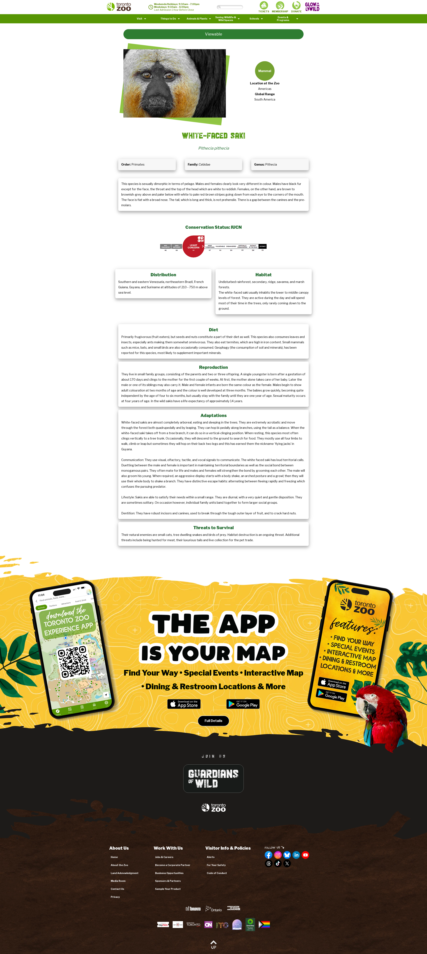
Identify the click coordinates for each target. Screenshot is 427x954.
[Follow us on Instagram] (278, 855)
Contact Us (117, 888)
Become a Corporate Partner (172, 865)
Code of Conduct (217, 873)
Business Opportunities (169, 873)
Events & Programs (283, 19)
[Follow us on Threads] (269, 864)
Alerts (211, 857)
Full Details (213, 721)
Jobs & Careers (164, 857)
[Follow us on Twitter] (287, 864)
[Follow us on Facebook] (269, 855)
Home (114, 857)
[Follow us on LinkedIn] (296, 855)
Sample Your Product (168, 888)
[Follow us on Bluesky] (287, 855)
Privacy (115, 896)
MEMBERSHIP (280, 11)
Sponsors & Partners (168, 880)
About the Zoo (119, 865)
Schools (254, 18)
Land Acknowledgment (124, 873)
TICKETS (263, 11)
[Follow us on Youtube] (305, 855)
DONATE (296, 11)
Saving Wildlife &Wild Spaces (225, 19)
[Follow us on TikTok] (278, 864)
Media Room (118, 880)
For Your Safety (216, 865)
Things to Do (168, 18)
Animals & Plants (197, 18)
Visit (139, 18)
